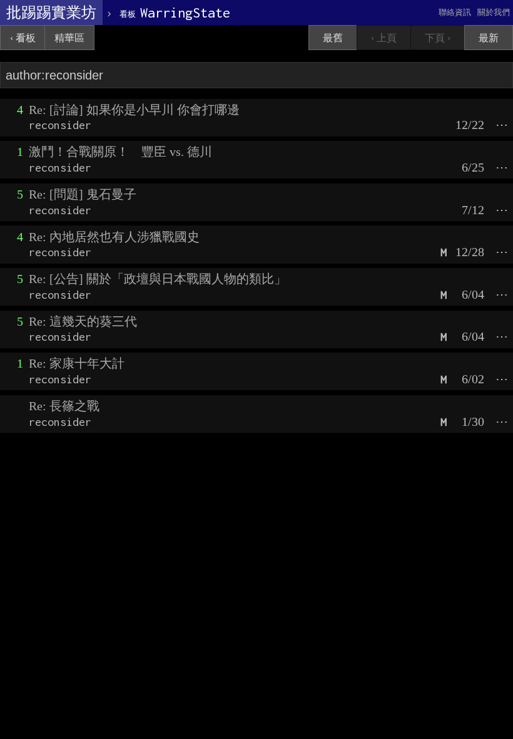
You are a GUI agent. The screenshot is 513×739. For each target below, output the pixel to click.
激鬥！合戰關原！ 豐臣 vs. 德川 (120, 151)
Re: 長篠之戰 (64, 406)
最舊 (333, 38)
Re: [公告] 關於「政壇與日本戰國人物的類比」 (158, 279)
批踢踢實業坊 (51, 12)
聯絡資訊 (455, 12)
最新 (489, 38)
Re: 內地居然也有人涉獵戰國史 (114, 237)
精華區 (69, 38)
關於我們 (493, 12)
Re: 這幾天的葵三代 (83, 321)
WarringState (174, 12)
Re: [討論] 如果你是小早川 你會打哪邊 (134, 109)
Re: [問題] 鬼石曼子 (82, 194)
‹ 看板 (23, 38)
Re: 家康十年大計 (76, 363)
